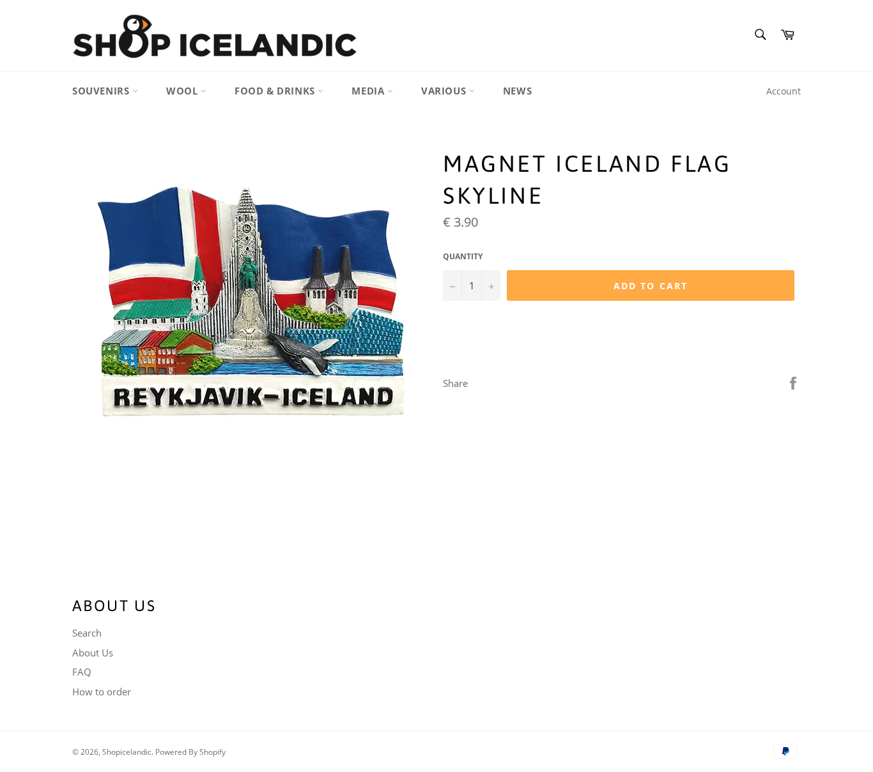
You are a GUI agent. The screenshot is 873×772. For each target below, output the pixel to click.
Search (87, 632)
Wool (183, 90)
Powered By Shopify (190, 751)
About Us (92, 652)
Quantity (463, 257)
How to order (101, 691)
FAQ (81, 671)
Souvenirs (102, 90)
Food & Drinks (276, 90)
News (517, 90)
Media (369, 90)
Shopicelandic (126, 751)
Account (783, 91)
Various (445, 90)
